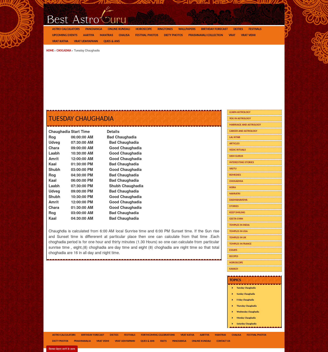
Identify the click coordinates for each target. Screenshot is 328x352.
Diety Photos (173, 35)
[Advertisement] (164, 79)
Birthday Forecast (214, 29)
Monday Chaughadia (246, 318)
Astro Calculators (66, 29)
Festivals (255, 29)
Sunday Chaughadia (246, 294)
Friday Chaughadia (245, 300)
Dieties (114, 335)
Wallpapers (187, 29)
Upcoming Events (64, 35)
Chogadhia (64, 50)
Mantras (106, 35)
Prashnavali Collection (205, 35)
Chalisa (124, 35)
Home (50, 50)
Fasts (163, 341)
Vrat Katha (60, 41)
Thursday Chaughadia (247, 306)
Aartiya (88, 35)
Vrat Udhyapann (86, 41)
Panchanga (93, 29)
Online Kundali (119, 29)
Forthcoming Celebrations (158, 335)
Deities (238, 29)
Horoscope (144, 29)
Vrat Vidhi (248, 35)
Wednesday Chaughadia (248, 312)
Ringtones (165, 29)
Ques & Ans (112, 41)
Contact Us (223, 341)
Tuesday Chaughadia (246, 288)
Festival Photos (146, 35)
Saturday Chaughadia (246, 324)
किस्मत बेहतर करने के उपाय (62, 349)
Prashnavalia (82, 341)
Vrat (232, 35)
